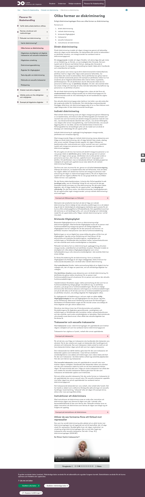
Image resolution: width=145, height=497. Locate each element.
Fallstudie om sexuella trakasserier (33, 80)
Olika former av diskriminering (32, 48)
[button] (82, 198)
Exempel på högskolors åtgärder (31, 102)
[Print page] (126, 10)
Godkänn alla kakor (29, 486)
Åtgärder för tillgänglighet (30, 70)
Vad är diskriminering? (29, 43)
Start (19, 10)
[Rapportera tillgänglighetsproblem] (143, 155)
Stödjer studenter (75, 3)
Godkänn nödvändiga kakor (57, 486)
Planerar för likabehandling (94, 3)
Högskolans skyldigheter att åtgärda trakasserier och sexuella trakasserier (34, 54)
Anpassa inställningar (32, 493)
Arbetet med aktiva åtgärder (30, 90)
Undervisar (62, 3)
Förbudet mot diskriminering (49, 10)
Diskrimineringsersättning (30, 65)
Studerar (52, 3)
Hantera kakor (143, 160)
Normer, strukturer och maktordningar (28, 32)
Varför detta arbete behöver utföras (33, 26)
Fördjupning (25, 85)
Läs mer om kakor (26, 480)
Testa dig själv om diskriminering (32, 75)
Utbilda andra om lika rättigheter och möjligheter (32, 96)
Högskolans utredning (29, 60)
